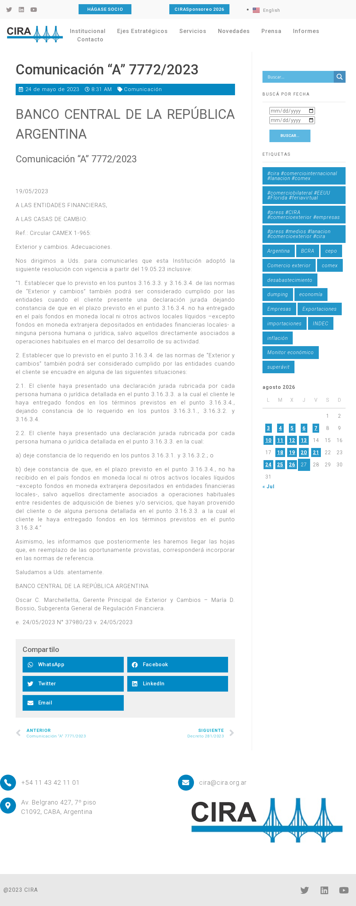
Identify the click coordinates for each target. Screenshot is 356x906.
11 (280, 440)
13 (304, 440)
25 (280, 464)
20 (304, 452)
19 (292, 452)
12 (292, 440)
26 (292, 464)
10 (268, 440)
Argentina (278, 251)
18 (280, 452)
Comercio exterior (289, 265)
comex (330, 265)
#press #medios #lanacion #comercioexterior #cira (299, 234)
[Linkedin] (324, 890)
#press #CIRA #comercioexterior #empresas (303, 215)
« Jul (268, 486)
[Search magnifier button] (340, 77)
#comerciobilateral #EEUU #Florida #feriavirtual (298, 195)
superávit (278, 367)
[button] (73, 664)
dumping (277, 294)
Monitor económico (290, 352)
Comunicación (143, 89)
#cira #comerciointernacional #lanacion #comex (302, 176)
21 (316, 452)
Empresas (279, 309)
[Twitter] (305, 890)
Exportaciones (319, 309)
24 (268, 464)
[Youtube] (344, 890)
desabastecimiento (290, 280)
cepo (331, 251)
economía (311, 294)
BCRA (307, 251)
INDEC (321, 323)
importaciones (284, 323)
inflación (277, 338)
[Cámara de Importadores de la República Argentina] (35, 34)
